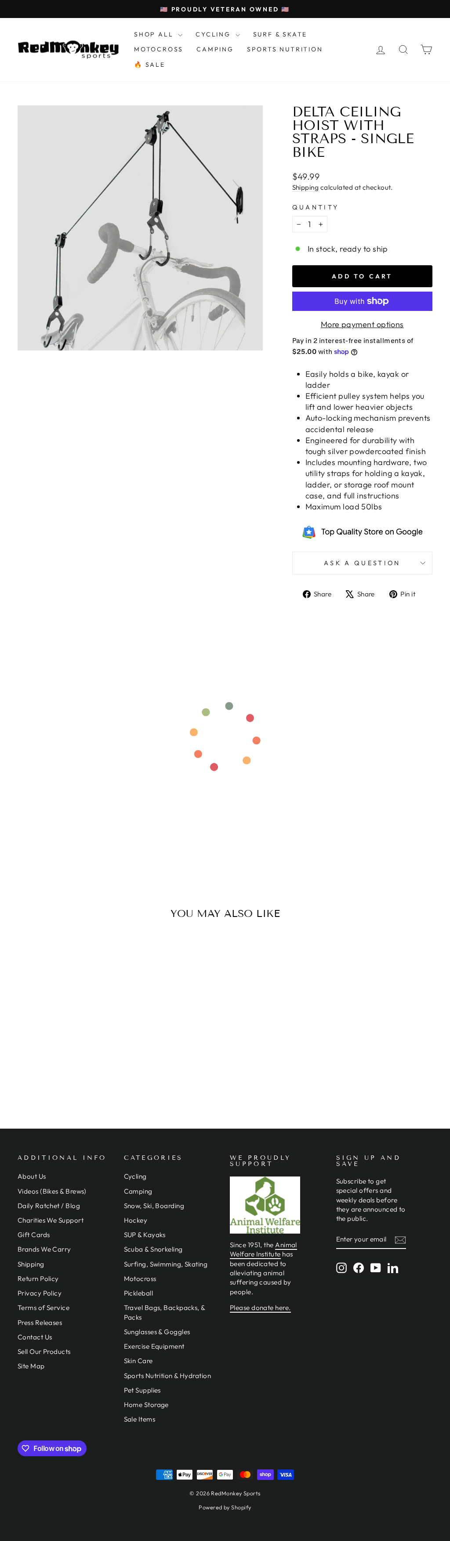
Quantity (315, 207)
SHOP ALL (155, 34)
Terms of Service (43, 1307)
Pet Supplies (142, 1390)
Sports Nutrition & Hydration (167, 1375)
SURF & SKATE (280, 34)
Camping (138, 1191)
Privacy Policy (40, 1293)
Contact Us (35, 1337)
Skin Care (138, 1361)
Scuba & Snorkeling (153, 1249)
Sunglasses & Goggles (157, 1332)
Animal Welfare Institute (263, 1249)
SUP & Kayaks (145, 1235)
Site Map (31, 1366)
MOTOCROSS (158, 49)
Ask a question (362, 563)
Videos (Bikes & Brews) (52, 1191)
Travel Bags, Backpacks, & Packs (164, 1312)
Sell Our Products (44, 1351)
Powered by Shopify (225, 1507)
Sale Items (140, 1419)
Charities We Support (50, 1220)
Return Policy (38, 1278)
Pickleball (138, 1293)
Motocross (140, 1278)
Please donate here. (260, 1307)
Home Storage (146, 1404)
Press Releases (40, 1322)
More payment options (362, 324)
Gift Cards (34, 1235)
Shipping (305, 187)
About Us (32, 1176)
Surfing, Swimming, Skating (166, 1264)
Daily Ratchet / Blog (49, 1206)
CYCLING (214, 34)
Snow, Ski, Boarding (154, 1206)
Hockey (136, 1220)
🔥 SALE (149, 65)
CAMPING (215, 49)
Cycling (135, 1176)
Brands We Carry (44, 1249)
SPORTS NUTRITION (285, 49)
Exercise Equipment (154, 1346)
